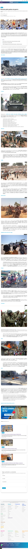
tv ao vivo (16, 507)
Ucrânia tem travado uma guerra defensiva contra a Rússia (16, 114)
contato (2, 512)
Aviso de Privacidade (11, 543)
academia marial (3, 505)
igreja (8, 510)
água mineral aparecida (2, 506)
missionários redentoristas (9, 535)
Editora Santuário (17, 531)
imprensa (2, 517)
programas (23, 510)
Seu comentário (4, 481)
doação (2, 513)
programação (16, 506)
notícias (9, 513)
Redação (9, 504)
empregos (2, 532)
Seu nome (4, 475)
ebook (23, 536)
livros (15, 535)
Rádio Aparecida (24, 505)
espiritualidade (10, 509)
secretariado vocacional (11, 540)
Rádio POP (3, 530)
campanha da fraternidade (9, 506)
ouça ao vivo (23, 507)
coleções (23, 534)
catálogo (23, 537)
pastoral (2, 524)
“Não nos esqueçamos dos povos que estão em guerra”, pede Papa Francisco (12, 44)
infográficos (9, 511)
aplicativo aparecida (10, 505)
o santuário (2, 523)
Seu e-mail (4, 478)
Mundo (2, 7)
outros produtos (17, 536)
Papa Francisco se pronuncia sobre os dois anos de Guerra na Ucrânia (11, 41)
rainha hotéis (2, 525)
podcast (23, 508)
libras (8, 512)
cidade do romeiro (3, 508)
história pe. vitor (10, 532)
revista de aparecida (2, 527)
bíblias (16, 533)
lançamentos (23, 535)
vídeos (1, 528)
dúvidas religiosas (10, 508)
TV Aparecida (17, 504)
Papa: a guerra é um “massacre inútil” (7, 42)
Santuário (2, 504)
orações (9, 514)
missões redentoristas (10, 536)
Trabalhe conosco (5, 543)
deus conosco (16, 534)
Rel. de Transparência (17, 543)
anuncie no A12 (10, 517)
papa (8, 515)
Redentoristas (10, 530)
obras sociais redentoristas (9, 539)
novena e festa (3, 522)
